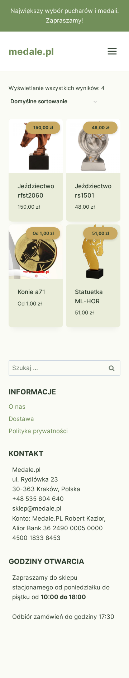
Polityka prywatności (38, 431)
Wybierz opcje (30, 320)
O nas (17, 406)
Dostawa (21, 418)
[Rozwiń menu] (112, 51)
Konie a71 (31, 291)
